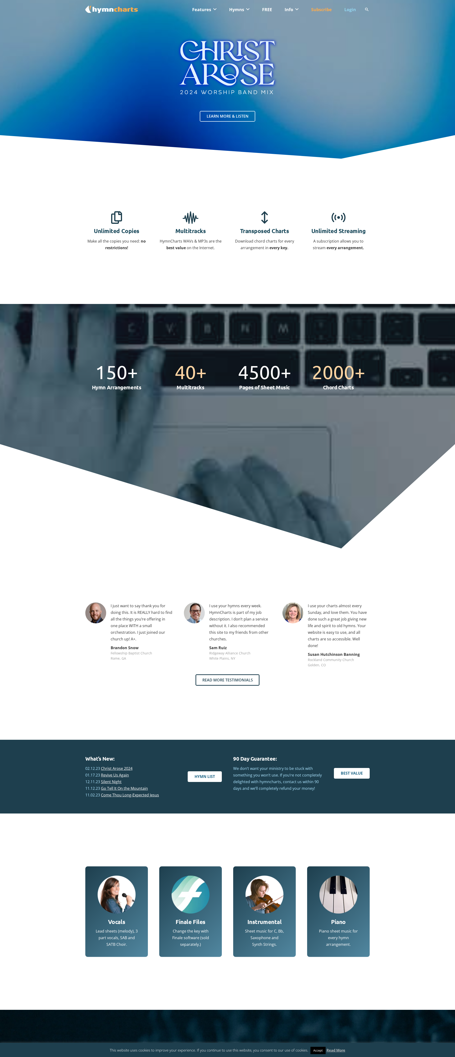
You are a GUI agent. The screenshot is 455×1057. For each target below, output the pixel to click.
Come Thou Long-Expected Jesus (130, 795)
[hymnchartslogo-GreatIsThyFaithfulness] (111, 9)
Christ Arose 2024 (116, 768)
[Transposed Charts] (264, 217)
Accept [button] (318, 1050)
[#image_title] (227, 67)
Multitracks (190, 230)
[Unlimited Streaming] (339, 217)
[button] (215, 9)
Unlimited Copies (116, 230)
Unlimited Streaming (338, 230)
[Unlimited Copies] (116, 217)
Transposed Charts (264, 230)
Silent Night (111, 781)
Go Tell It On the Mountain (124, 788)
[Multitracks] (190, 217)
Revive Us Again (115, 775)
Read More (336, 1050)
